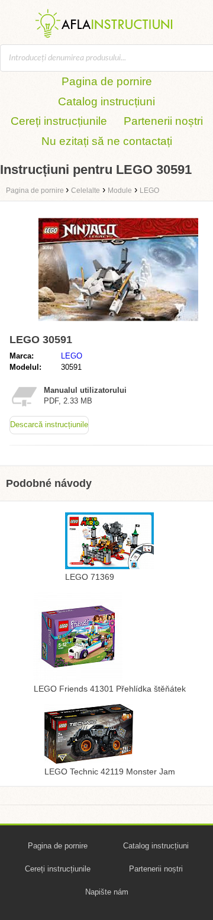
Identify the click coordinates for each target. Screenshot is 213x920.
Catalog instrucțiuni (106, 101)
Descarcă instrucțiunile (49, 424)
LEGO (71, 355)
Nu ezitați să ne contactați (106, 141)
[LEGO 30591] (118, 323)
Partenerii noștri (163, 121)
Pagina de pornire (107, 81)
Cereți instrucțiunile (59, 121)
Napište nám (106, 891)
